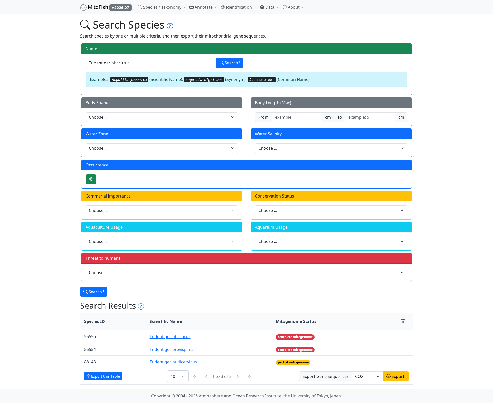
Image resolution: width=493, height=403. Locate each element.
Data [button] (270, 7)
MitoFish (108, 7)
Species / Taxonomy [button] (162, 7)
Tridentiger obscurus (170, 336)
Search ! (232, 63)
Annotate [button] (204, 7)
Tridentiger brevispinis (171, 349)
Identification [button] (239, 7)
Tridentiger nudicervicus (173, 362)
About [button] (294, 7)
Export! (398, 376)
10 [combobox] (172, 376)
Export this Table (105, 376)
